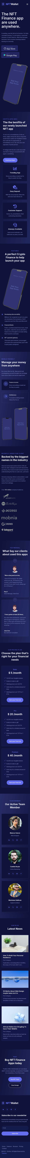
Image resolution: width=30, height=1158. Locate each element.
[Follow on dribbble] (17, 840)
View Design (15, 1085)
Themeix (4, 1153)
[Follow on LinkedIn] (9, 840)
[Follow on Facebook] (21, 840)
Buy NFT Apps (15, 1079)
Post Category (7, 960)
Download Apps (10, 160)
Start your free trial (15, 700)
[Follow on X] (13, 840)
